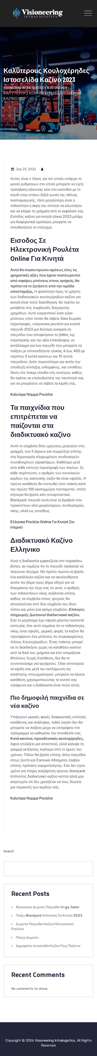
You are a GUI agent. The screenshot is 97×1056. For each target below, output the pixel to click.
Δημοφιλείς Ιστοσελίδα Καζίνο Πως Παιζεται (48, 946)
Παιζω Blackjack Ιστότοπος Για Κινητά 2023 (49, 915)
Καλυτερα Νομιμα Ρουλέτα (31, 394)
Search (8, 851)
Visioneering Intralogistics (55, 1040)
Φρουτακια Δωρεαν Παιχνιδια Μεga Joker (48, 907)
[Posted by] (42, 169)
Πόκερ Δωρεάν (27, 938)
